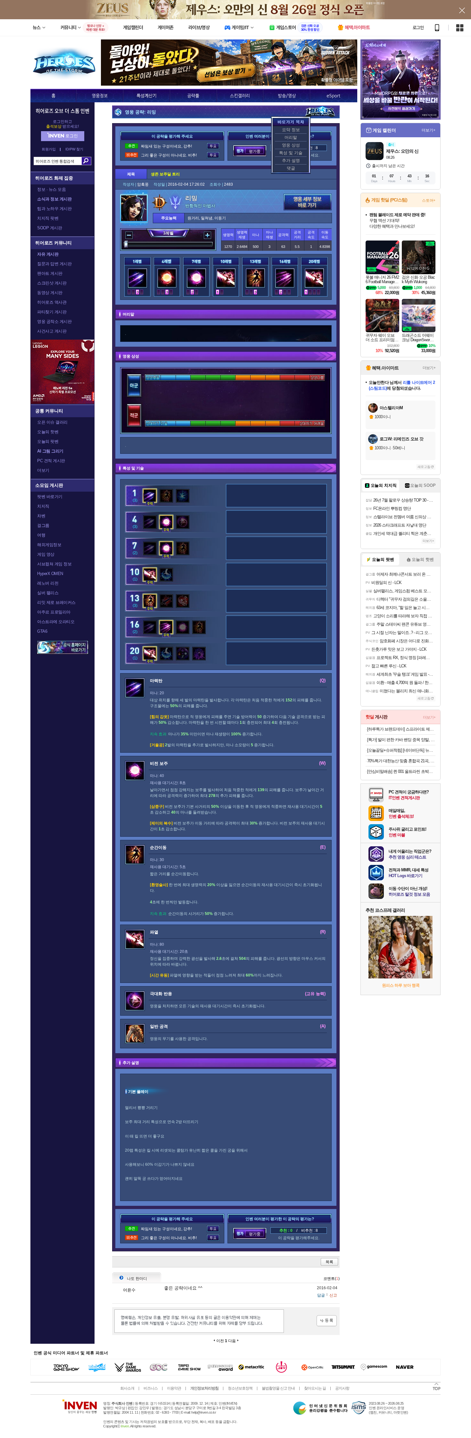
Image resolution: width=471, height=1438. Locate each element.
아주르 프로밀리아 (53, 612)
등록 (327, 1320)
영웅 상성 (291, 145)
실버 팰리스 (47, 593)
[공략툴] (193, 95)
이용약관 (174, 1388)
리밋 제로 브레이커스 (56, 602)
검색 (86, 161)
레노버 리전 (47, 583)
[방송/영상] (286, 95)
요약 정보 (291, 129)
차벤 (41, 516)
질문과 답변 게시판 (54, 264)
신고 (333, 1295)
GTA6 (42, 631)
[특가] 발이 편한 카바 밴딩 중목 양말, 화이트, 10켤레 (401, 739)
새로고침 (423, 467)
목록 (329, 1262)
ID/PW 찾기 (74, 149)
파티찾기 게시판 (51, 312)
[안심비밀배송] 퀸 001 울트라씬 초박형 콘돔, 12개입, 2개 (401, 771)
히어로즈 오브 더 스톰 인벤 (62, 110)
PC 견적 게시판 (51, 461)
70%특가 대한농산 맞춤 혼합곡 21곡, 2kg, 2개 (401, 760)
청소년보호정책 (240, 1388)
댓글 (291, 168)
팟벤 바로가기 (49, 497)
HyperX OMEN (50, 573)
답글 (321, 1295)
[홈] (53, 95)
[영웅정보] (99, 95)
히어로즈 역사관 (51, 302)
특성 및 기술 (290, 152)
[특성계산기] (146, 95)
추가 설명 (291, 160)
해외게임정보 (49, 545)
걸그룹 (43, 525)
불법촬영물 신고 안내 (278, 1388)
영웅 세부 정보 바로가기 (308, 202)
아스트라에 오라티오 (55, 622)
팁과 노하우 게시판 (54, 209)
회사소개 (127, 1388)
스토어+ (428, 200)
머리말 (291, 137)
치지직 (43, 506)
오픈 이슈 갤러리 (52, 422)
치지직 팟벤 (47, 218)
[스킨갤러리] (240, 95)
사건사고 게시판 (51, 331)
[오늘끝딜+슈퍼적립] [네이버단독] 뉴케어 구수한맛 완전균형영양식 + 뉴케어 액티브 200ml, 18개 (401, 750)
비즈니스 (151, 1388)
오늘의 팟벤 (47, 441)
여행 (41, 535)
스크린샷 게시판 (51, 283)
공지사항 (342, 1388)
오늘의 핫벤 (47, 432)
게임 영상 (45, 554)
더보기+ (428, 130)
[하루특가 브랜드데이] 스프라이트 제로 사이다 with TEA (401, 729)
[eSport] (333, 95)
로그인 (418, 27)
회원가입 (49, 149)
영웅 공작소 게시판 (54, 321)
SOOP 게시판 (49, 228)
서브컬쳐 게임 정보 (54, 564)
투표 (213, 146)
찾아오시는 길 (315, 1388)
